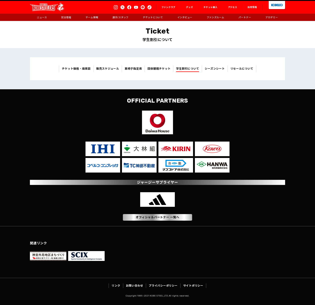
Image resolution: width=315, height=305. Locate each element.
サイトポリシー (193, 285)
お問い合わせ (134, 285)
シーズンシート (215, 68)
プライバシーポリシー (163, 285)
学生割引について (187, 68)
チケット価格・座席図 (76, 68)
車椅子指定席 (133, 68)
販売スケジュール (107, 68)
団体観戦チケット (158, 68)
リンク (116, 285)
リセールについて (241, 68)
